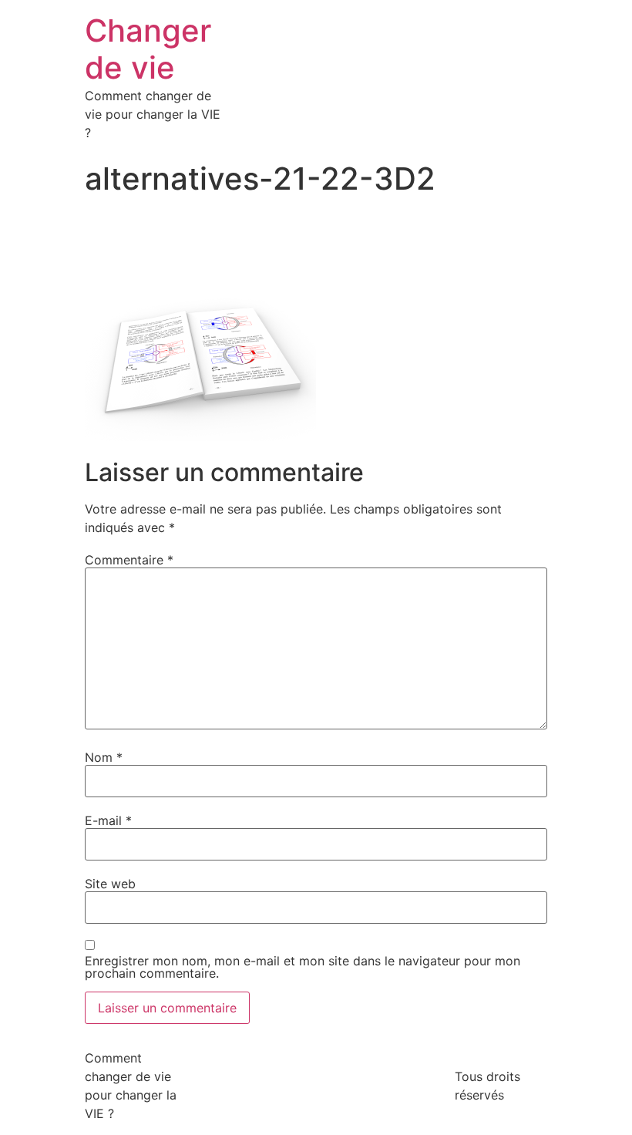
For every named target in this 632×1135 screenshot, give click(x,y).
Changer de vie (148, 49)
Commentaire (129, 560)
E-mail (108, 820)
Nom (104, 757)
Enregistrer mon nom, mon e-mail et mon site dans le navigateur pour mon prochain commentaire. (302, 967)
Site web (110, 883)
